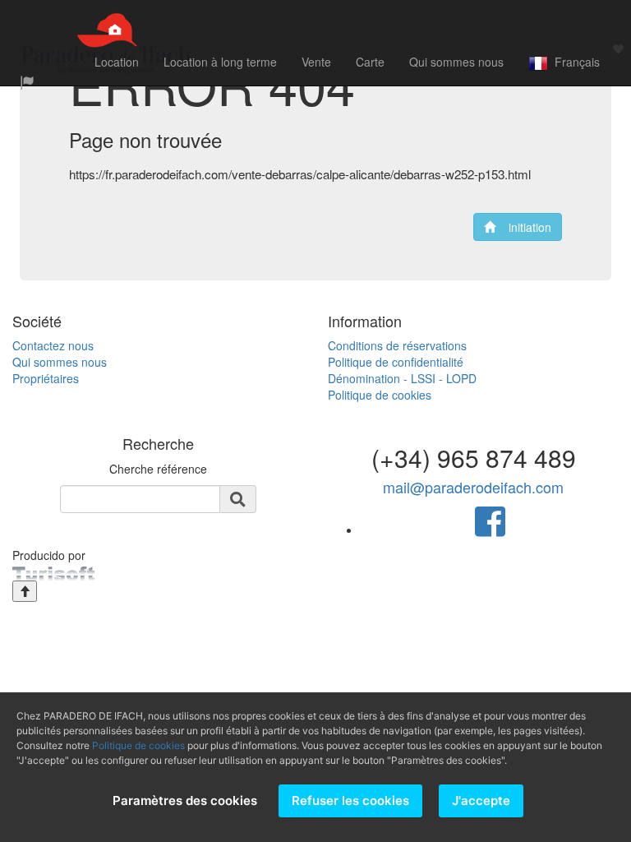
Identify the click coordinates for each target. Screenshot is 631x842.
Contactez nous (53, 345)
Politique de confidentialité (395, 362)
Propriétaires (45, 378)
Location (116, 61)
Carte (370, 61)
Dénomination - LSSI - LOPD (402, 378)
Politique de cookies (379, 394)
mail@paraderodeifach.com (473, 486)
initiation (523, 227)
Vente (316, 61)
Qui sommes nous (456, 61)
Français (574, 61)
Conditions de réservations (397, 345)
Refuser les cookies (350, 800)
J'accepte (481, 800)
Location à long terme (220, 61)
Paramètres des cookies (185, 800)
